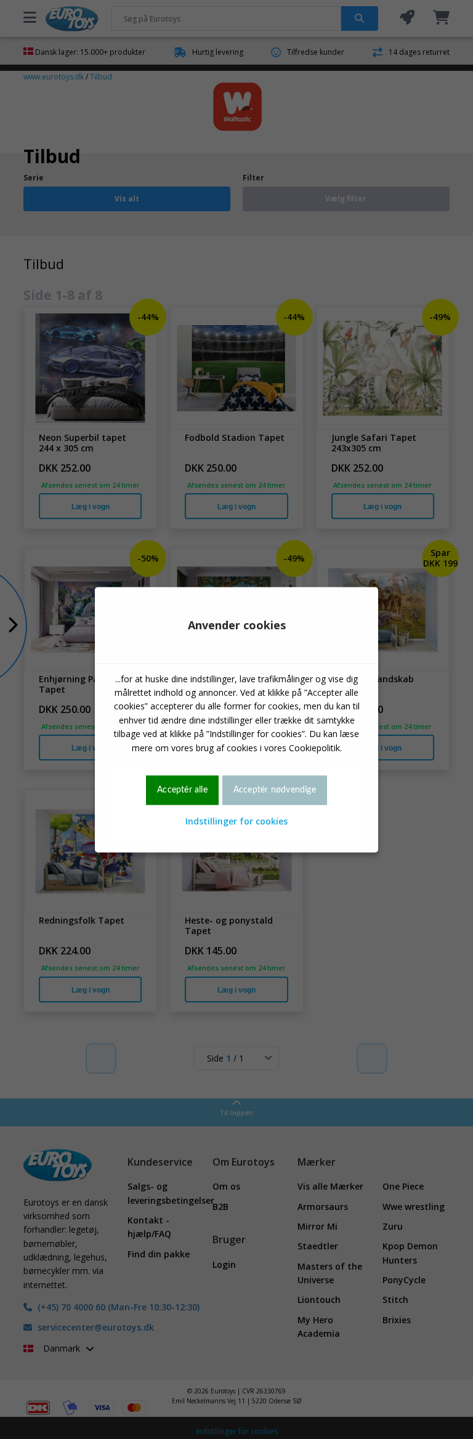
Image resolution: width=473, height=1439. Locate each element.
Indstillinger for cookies (236, 822)
